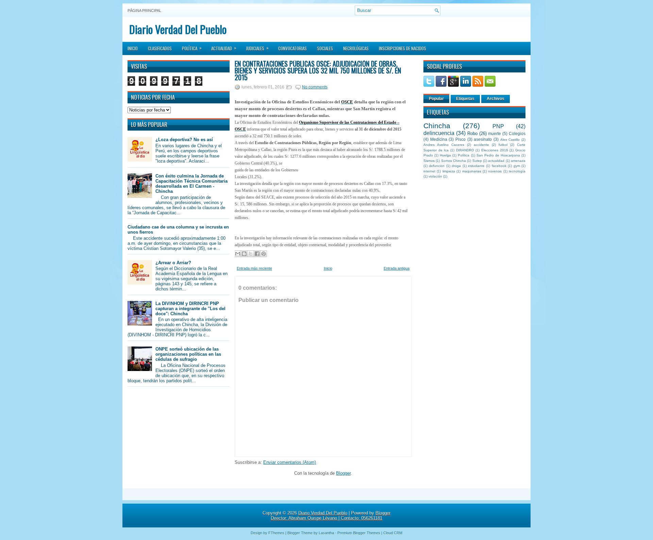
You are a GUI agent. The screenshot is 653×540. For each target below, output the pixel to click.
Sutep (477, 161)
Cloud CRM (392, 533)
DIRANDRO (465, 150)
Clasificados (160, 48)
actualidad (496, 161)
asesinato (483, 139)
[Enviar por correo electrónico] (237, 253)
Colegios (517, 133)
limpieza (448, 171)
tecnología (517, 171)
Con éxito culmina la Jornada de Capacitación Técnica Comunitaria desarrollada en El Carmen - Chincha (191, 183)
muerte (494, 133)
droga (456, 166)
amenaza (518, 161)
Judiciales (257, 48)
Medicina (438, 139)
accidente (481, 145)
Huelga (445, 155)
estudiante (476, 166)
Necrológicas (356, 48)
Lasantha (326, 533)
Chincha (436, 126)
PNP (498, 126)
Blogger (343, 473)
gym (517, 166)
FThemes (276, 533)
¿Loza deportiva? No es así (184, 139)
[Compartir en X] (250, 253)
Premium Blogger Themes (358, 533)
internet (429, 171)
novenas (495, 171)
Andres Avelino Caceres (443, 145)
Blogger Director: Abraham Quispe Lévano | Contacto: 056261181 (330, 515)
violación (435, 176)
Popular (436, 98)
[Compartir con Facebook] (257, 253)
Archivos (495, 98)
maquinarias (471, 171)
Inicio (133, 48)
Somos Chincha (453, 161)
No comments (315, 87)
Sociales (325, 48)
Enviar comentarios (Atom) (289, 462)
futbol (503, 145)
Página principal (144, 11)
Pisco (460, 139)
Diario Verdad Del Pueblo (178, 29)
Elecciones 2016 (494, 150)
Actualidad (223, 48)
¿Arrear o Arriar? (173, 262)
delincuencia (438, 133)
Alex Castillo (510, 139)
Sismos (429, 161)
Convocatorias (292, 48)
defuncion (437, 166)
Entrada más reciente (254, 268)
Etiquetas (465, 98)
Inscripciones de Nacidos (402, 48)
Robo (472, 133)
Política (192, 48)
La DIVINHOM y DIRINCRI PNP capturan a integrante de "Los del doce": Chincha (190, 308)
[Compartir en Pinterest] (263, 253)
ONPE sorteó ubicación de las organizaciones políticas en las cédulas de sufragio (188, 354)
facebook (499, 166)
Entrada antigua (396, 268)
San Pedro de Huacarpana (498, 155)
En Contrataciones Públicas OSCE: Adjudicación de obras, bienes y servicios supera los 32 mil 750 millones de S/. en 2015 (318, 70)
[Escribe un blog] (244, 253)
